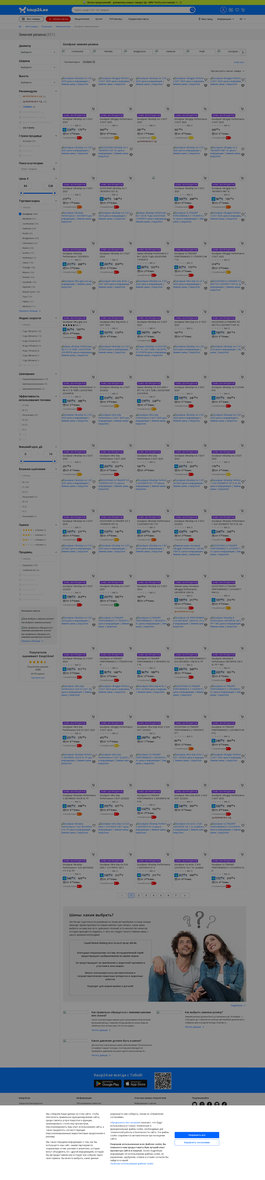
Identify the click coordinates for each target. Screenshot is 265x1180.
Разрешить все (197, 1135)
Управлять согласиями (197, 1142)
